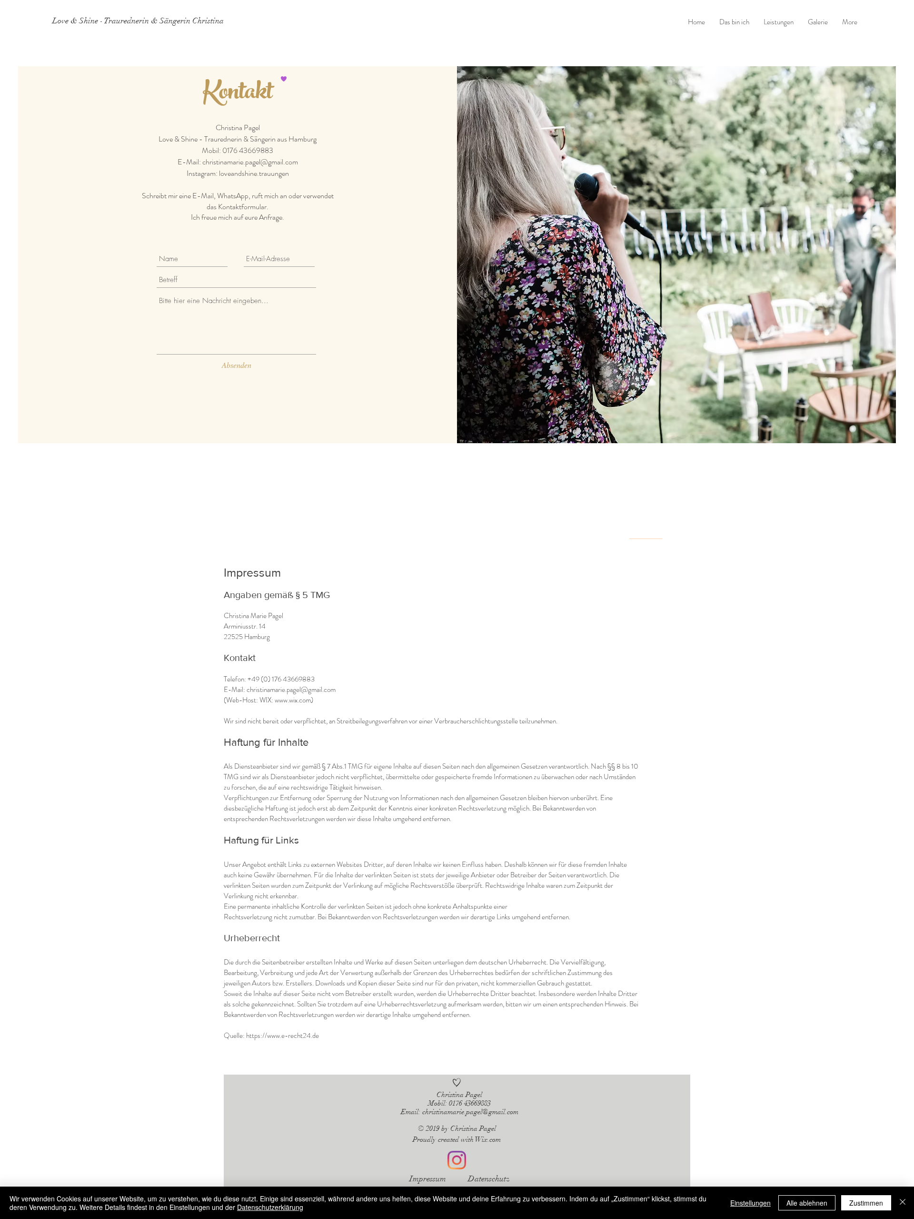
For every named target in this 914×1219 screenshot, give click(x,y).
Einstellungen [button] (750, 1203)
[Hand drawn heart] (456, 1082)
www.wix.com (293, 700)
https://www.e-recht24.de (282, 1035)
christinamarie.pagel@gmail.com (250, 161)
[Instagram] (456, 1160)
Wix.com (488, 1139)
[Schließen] (902, 1202)
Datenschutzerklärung (270, 1207)
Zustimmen (866, 1203)
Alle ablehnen (806, 1203)
